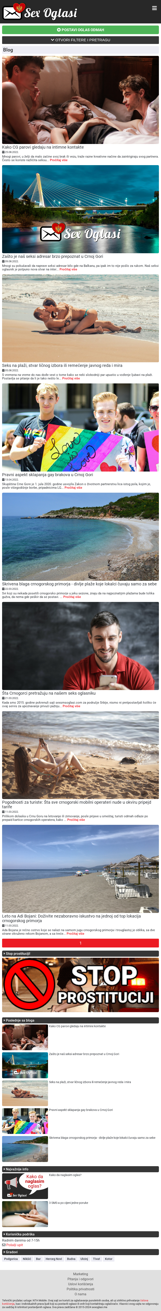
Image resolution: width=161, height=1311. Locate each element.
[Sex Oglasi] (39, 19)
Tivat (96, 1259)
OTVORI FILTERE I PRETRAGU (82, 40)
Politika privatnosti (80, 1289)
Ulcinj (84, 1259)
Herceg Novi (54, 1259)
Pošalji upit (14, 1245)
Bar (38, 1259)
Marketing (80, 1274)
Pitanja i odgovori (80, 1279)
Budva (71, 1259)
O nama (80, 1294)
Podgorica (11, 1259)
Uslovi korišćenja (80, 1284)
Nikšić (27, 1259)
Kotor (108, 1259)
